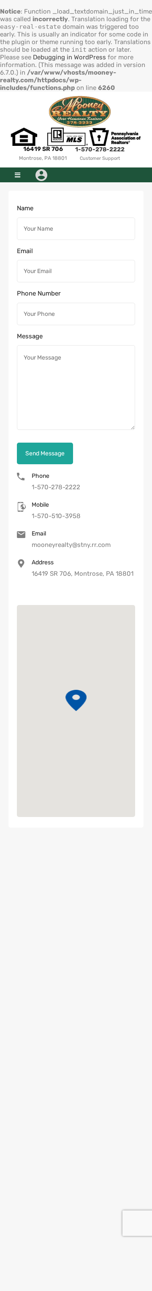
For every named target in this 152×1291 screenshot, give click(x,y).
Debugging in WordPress (69, 57)
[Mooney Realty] (80, 112)
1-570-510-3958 (56, 516)
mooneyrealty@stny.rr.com (71, 545)
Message (30, 336)
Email (25, 251)
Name (25, 208)
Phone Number (39, 293)
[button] (17, 174)
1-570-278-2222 (100, 149)
